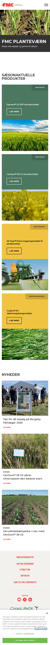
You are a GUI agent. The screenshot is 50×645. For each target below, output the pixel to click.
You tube (19, 599)
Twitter (25, 599)
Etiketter (25, 569)
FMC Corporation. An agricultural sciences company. (19, 5)
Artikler (25, 575)
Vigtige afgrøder (25, 563)
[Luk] (47, 613)
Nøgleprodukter (25, 557)
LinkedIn (30, 599)
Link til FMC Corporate (25, 582)
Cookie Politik (41, 629)
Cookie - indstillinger (25, 633)
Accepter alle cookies (25, 640)
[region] (25, 627)
